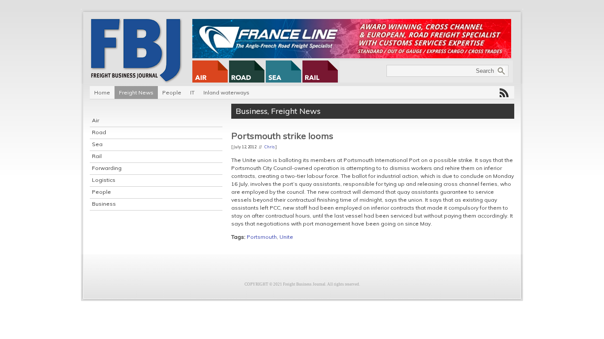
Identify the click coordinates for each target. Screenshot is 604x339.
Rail (97, 156)
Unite (286, 237)
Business (104, 203)
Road (99, 132)
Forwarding (107, 168)
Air (95, 120)
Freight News (136, 92)
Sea (97, 144)
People (171, 92)
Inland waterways (226, 92)
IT (192, 92)
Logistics (103, 180)
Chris (269, 146)
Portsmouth (262, 237)
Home (102, 92)
